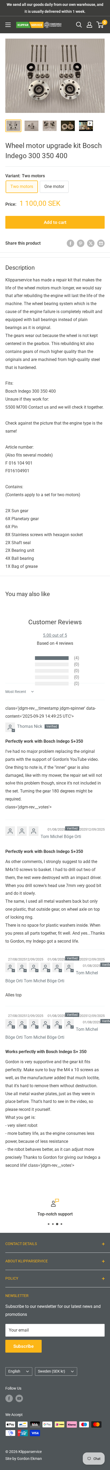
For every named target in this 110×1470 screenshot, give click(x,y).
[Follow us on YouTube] (19, 1398)
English (14, 1371)
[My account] (89, 25)
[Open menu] (8, 25)
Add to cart (55, 222)
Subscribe (23, 1346)
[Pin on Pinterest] (80, 243)
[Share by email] (101, 243)
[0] (100, 25)
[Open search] (79, 25)
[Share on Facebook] (70, 243)
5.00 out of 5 (55, 635)
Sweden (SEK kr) (51, 1371)
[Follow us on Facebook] (9, 1398)
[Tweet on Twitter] (91, 243)
